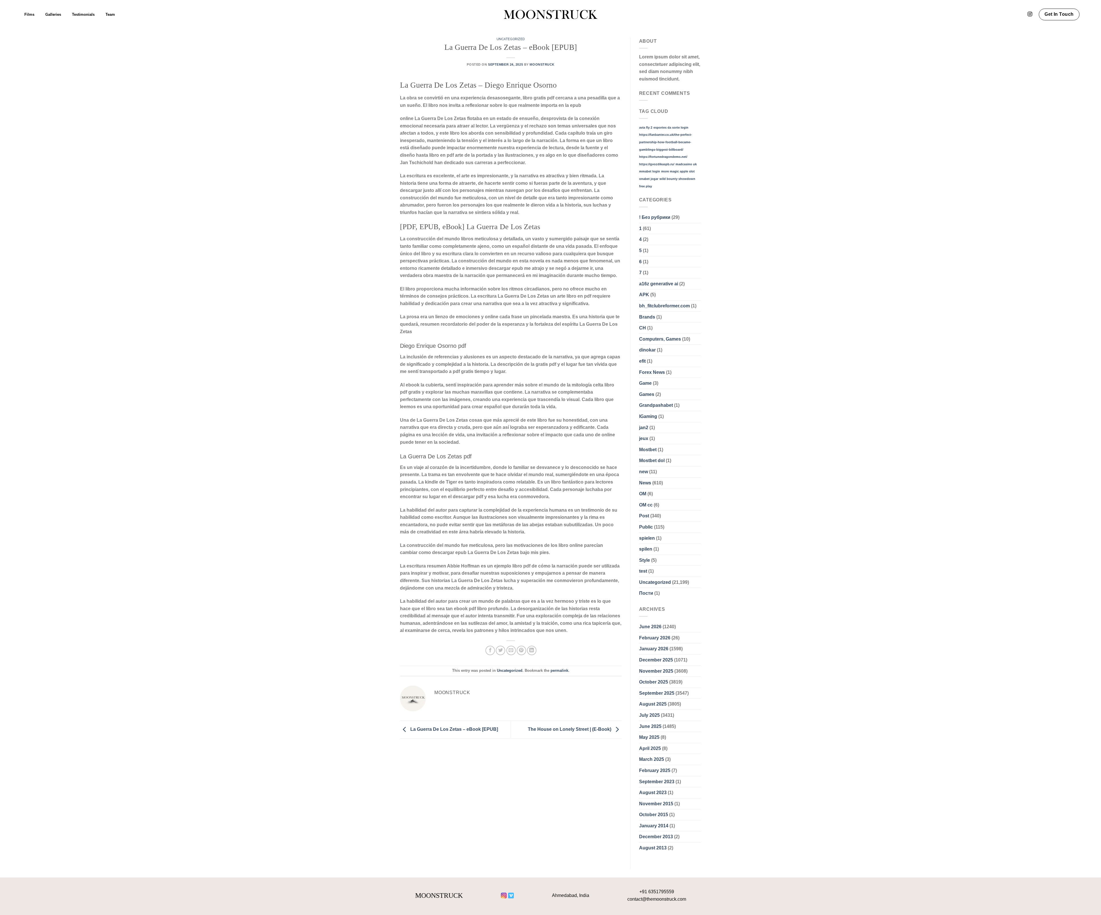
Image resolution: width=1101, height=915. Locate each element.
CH (642, 327)
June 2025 (650, 726)
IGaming (648, 416)
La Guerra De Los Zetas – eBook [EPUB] (453, 729)
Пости (646, 593)
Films (29, 14)
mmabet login (649, 171)
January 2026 (653, 648)
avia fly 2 (645, 127)
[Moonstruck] (550, 14)
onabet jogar (648, 178)
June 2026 (650, 626)
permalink (559, 670)
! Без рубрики (654, 217)
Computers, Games (660, 339)
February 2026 (654, 637)
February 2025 (654, 770)
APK (644, 294)
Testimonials (83, 14)
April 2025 (650, 748)
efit (642, 361)
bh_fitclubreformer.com (664, 305)
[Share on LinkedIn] (531, 650)
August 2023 (653, 792)
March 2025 (651, 759)
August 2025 (653, 704)
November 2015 (656, 803)
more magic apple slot (678, 171)
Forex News (652, 372)
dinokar (647, 349)
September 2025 (656, 693)
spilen (645, 549)
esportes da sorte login (670, 127)
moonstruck (542, 64)
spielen (647, 538)
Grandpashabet (656, 405)
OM (642, 493)
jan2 (643, 427)
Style (644, 560)
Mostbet (648, 449)
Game (645, 383)
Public (646, 527)
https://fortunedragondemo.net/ (663, 156)
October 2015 (653, 814)
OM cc (646, 504)
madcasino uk (686, 164)
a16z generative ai (658, 283)
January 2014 (653, 825)
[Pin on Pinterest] (521, 650)
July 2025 (649, 715)
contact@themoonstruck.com (656, 899)
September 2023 (656, 781)
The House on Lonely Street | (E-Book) (570, 729)
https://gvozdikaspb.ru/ (656, 164)
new (643, 471)
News (645, 482)
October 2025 (653, 682)
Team (110, 14)
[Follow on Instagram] (1030, 14)
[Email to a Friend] (511, 650)
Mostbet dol (652, 460)
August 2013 (653, 847)
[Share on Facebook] (490, 650)
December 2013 (656, 836)
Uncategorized (511, 39)
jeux (643, 438)
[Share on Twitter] (500, 650)
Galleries (53, 14)
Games (646, 394)
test (643, 571)
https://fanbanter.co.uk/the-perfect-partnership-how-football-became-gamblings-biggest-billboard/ (665, 142)
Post (644, 515)
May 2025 (649, 737)
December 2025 (656, 659)
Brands (647, 317)
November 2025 (656, 671)
